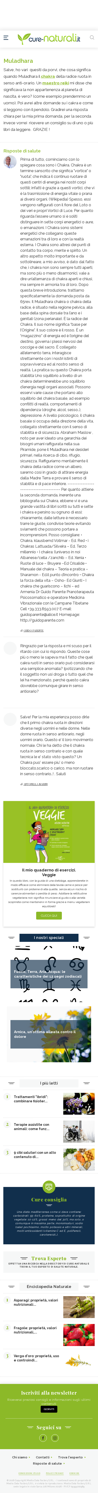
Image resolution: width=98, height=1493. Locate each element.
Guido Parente (34, 630)
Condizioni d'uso (29, 1473)
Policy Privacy (55, 1473)
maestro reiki (55, 83)
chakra (48, 76)
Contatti (42, 1457)
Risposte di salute (47, 1463)
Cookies (74, 1473)
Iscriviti (49, 1409)
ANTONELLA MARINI (36, 784)
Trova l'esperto (70, 1457)
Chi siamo (19, 1457)
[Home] (49, 39)
